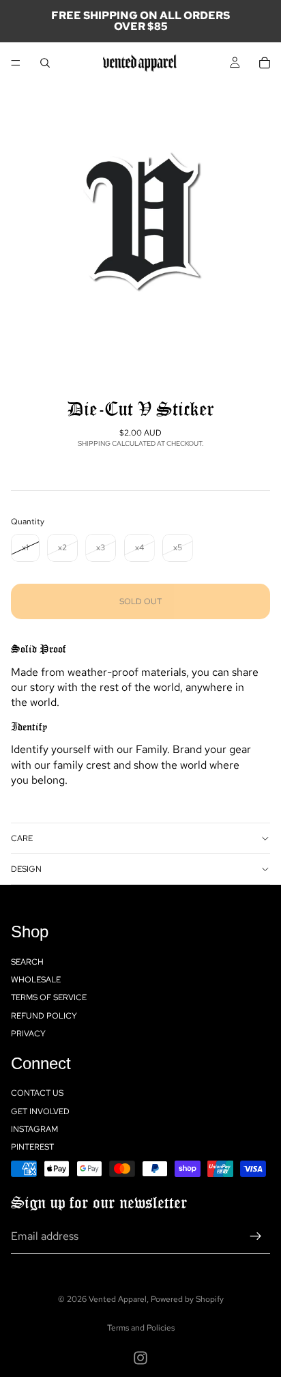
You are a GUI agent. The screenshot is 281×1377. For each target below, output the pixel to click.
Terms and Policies (141, 1327)
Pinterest (32, 1146)
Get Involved (40, 1110)
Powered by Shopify (187, 1299)
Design (26, 869)
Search (27, 961)
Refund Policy (44, 1015)
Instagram (34, 1129)
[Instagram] (140, 1358)
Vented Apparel (118, 1299)
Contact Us (37, 1093)
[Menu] (15, 63)
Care (22, 838)
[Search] (45, 63)
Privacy (28, 1033)
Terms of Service (49, 997)
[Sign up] (255, 1236)
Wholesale (36, 979)
